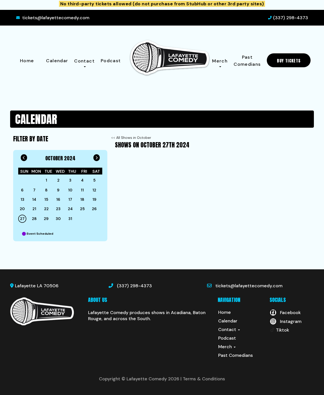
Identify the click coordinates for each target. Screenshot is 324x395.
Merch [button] (220, 61)
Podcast (111, 61)
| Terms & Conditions (202, 379)
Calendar (57, 61)
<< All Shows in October (131, 137)
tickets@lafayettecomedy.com (55, 18)
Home (27, 61)
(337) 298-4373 (290, 18)
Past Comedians (247, 60)
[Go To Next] (96, 156)
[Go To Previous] (24, 156)
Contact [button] (84, 61)
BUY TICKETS (288, 61)
